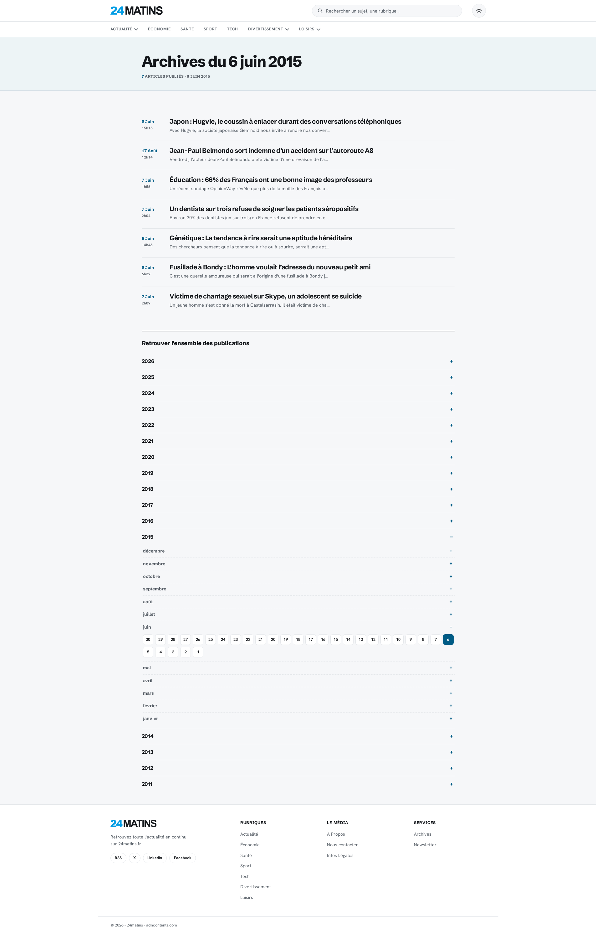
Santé (187, 29)
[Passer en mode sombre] (479, 11)
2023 (148, 409)
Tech (232, 29)
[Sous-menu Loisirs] (318, 29)
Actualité (121, 29)
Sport (210, 29)
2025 (148, 377)
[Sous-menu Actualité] (136, 29)
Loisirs (306, 29)
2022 (148, 425)
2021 (147, 441)
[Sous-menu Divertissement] (287, 29)
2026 (148, 361)
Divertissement (265, 29)
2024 (148, 393)
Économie (159, 29)
